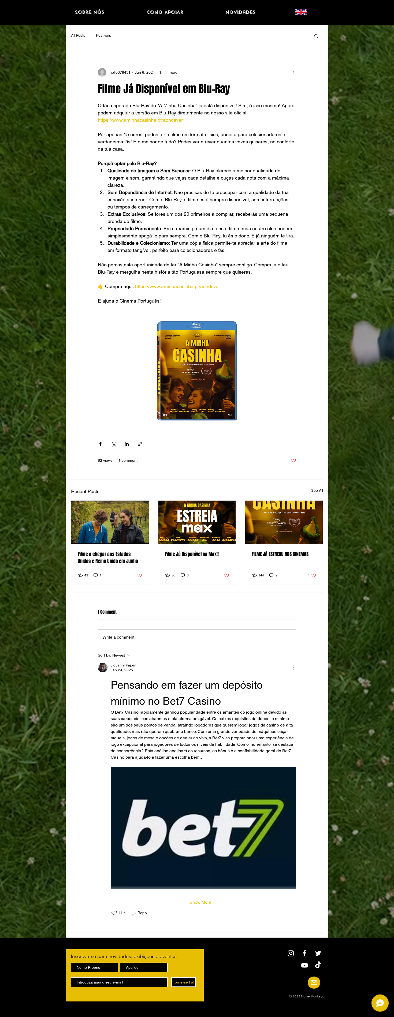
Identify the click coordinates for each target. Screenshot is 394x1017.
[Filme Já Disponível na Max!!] (197, 522)
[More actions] (293, 72)
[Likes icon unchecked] (114, 913)
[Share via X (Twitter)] (113, 443)
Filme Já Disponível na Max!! (192, 554)
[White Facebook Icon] (304, 953)
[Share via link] (139, 443)
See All (317, 490)
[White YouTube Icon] (304, 965)
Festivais (103, 35)
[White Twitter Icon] (318, 953)
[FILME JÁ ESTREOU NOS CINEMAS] (284, 522)
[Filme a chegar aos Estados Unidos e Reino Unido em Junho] (110, 522)
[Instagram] (291, 953)
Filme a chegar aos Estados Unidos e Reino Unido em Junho (108, 558)
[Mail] (314, 983)
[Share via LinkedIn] (126, 443)
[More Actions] (293, 667)
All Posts (78, 35)
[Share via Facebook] (100, 443)
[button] (316, 35)
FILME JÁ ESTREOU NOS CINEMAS (280, 554)
